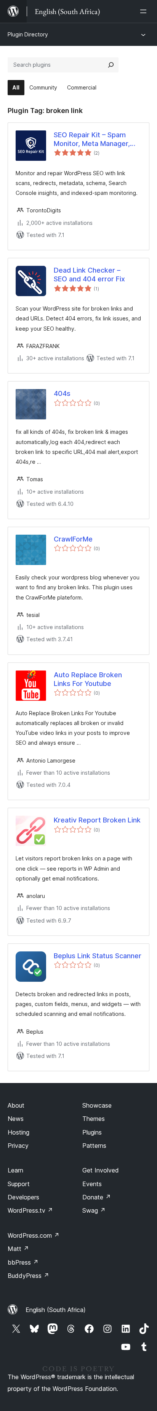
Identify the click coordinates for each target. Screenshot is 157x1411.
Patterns (94, 1145)
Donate (96, 1197)
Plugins (92, 1132)
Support (19, 1184)
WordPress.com (33, 1235)
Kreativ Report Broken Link (97, 820)
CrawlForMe (73, 539)
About (16, 1105)
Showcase (97, 1105)
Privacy (18, 1145)
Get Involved (100, 1170)
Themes (93, 1118)
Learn (15, 1170)
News (16, 1118)
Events (92, 1184)
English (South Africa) (56, 1310)
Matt (18, 1248)
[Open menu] (145, 11)
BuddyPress (28, 1275)
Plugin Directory (28, 34)
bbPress (23, 1262)
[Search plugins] (111, 64)
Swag (94, 1210)
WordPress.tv (30, 1210)
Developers (23, 1197)
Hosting (18, 1132)
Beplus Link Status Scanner (97, 956)
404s (62, 393)
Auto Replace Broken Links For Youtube (88, 679)
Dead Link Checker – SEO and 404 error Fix (89, 274)
